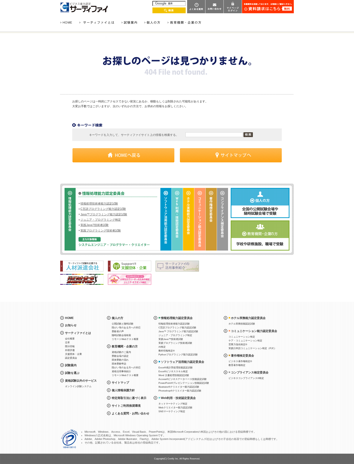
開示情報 (70, 346)
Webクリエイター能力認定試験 (175, 407)
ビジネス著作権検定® (240, 361)
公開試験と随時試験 (122, 323)
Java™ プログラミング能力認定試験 (178, 331)
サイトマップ (120, 382)
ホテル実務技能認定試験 (242, 323)
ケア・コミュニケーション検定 (245, 340)
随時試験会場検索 (121, 335)
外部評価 (70, 350)
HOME (69, 318)
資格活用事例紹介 (121, 371)
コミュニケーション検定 (242, 336)
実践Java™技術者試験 (170, 339)
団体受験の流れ (120, 359)
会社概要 (70, 338)
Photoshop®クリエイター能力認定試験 (179, 390)
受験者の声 (118, 331)
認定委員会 (71, 358)
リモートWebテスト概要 (125, 339)
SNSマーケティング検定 (171, 411)
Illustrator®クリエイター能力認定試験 (178, 386)
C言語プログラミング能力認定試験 (103, 209)
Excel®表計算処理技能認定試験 (175, 367)
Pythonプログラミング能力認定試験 (178, 354)
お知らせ (71, 325)
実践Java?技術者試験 (94, 225)
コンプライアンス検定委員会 (250, 372)
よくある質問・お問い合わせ (130, 413)
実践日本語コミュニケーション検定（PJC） (252, 348)
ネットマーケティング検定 (172, 403)
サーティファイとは (78, 333)
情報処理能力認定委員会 (177, 318)
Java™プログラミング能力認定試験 (103, 214)
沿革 (67, 342)
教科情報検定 (166, 350)
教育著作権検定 (237, 365)
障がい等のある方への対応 (126, 327)
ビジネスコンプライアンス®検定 (246, 378)
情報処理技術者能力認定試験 (99, 203)
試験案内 (71, 365)
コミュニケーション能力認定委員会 (254, 331)
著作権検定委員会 (242, 355)
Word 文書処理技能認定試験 (173, 375)
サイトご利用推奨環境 (126, 405)
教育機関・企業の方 (125, 346)
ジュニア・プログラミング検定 (100, 219)
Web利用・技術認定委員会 (178, 398)
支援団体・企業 (73, 354)
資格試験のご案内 (121, 352)
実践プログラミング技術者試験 (100, 230)
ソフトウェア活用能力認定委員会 (182, 362)
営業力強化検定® (238, 344)
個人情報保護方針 (123, 390)
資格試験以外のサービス (81, 380)
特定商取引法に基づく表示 (129, 398)
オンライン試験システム (78, 386)
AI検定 (162, 346)
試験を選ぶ (72, 373)
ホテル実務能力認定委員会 (248, 318)
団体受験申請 (119, 363)
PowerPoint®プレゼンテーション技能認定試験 (183, 383)
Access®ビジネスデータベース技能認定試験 (182, 379)
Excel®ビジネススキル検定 (173, 371)
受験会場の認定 (120, 356)
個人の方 (117, 318)
